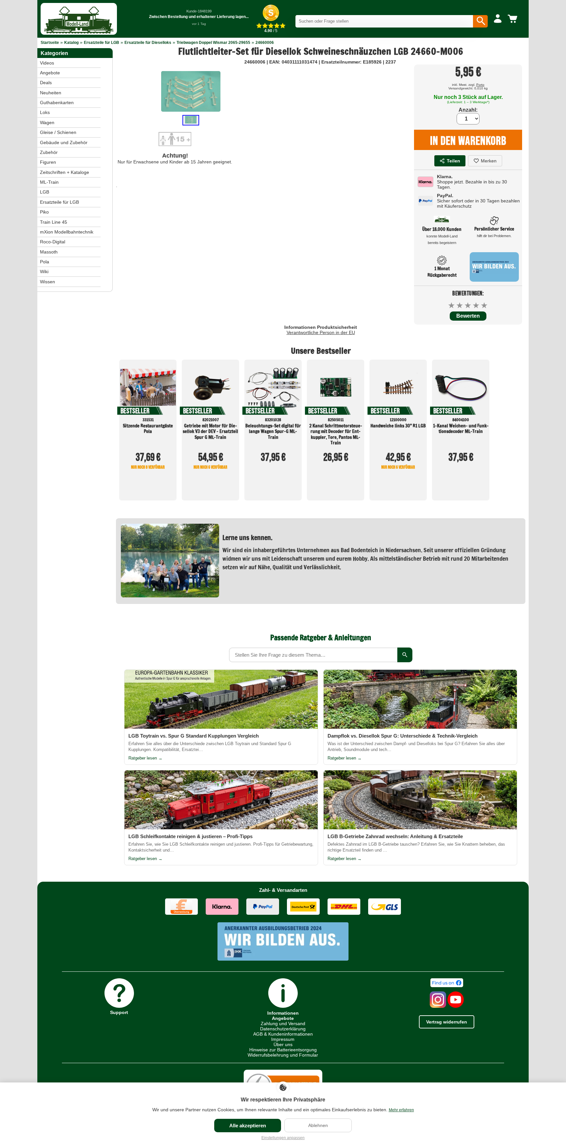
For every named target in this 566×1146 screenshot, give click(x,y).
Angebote (50, 72)
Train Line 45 (53, 222)
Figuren (48, 162)
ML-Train (49, 182)
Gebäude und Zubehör (63, 142)
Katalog (71, 42)
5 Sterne (485, 305)
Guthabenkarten (57, 102)
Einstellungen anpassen (283, 1138)
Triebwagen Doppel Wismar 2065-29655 (213, 42)
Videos (47, 63)
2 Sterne (460, 305)
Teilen (453, 160)
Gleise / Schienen (58, 132)
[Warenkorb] (513, 19)
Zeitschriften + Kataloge (64, 172)
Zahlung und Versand (283, 1023)
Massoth (49, 251)
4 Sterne (476, 305)
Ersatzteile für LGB (101, 42)
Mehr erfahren (401, 1110)
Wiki (44, 271)
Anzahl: (468, 110)
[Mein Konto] (497, 19)
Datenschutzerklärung (283, 1028)
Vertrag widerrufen (446, 1021)
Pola (44, 261)
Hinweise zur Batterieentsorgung (283, 1049)
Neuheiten (50, 92)
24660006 (264, 42)
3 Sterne (468, 305)
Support (119, 1012)
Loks (45, 112)
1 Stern (452, 305)
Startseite (50, 42)
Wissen (47, 281)
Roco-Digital (52, 241)
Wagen (47, 122)
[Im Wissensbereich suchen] (404, 655)
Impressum (282, 1039)
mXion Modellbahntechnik (66, 232)
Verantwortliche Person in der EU (321, 332)
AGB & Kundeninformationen (283, 1034)
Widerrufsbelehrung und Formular (283, 1055)
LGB (44, 192)
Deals (46, 82)
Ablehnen (318, 1125)
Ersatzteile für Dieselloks (147, 42)
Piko (44, 212)
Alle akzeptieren (247, 1125)
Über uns (283, 1044)
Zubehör (49, 152)
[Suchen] (480, 21)
